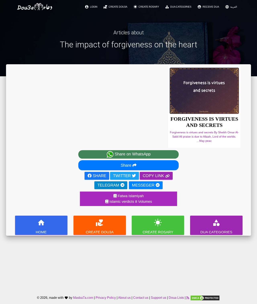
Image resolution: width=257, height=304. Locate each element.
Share (127, 165)
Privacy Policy (106, 298)
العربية (231, 7)
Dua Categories (178, 7)
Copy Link (154, 175)
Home (41, 226)
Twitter (122, 175)
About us (124, 298)
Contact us (140, 298)
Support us (158, 298)
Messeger (144, 185)
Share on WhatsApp (132, 154)
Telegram (108, 185)
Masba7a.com (83, 298)
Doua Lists (176, 298)
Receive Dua (208, 7)
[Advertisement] (128, 264)
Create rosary (146, 7)
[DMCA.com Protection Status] (205, 298)
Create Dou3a (115, 7)
